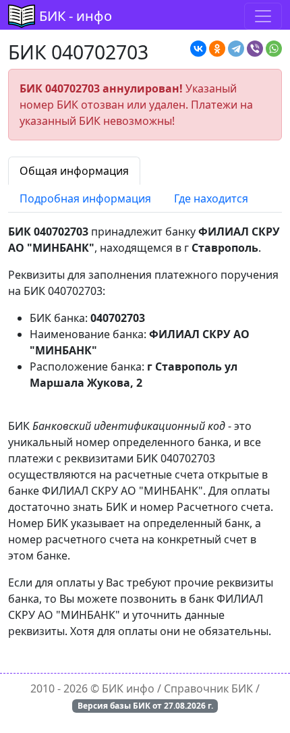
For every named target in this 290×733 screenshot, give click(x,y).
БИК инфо (128, 688)
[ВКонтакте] (198, 48)
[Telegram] (236, 48)
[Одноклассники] (217, 48)
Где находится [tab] (211, 198)
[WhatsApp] (274, 48)
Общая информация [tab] (74, 170)
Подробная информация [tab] (85, 198)
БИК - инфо (75, 16)
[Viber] (255, 48)
